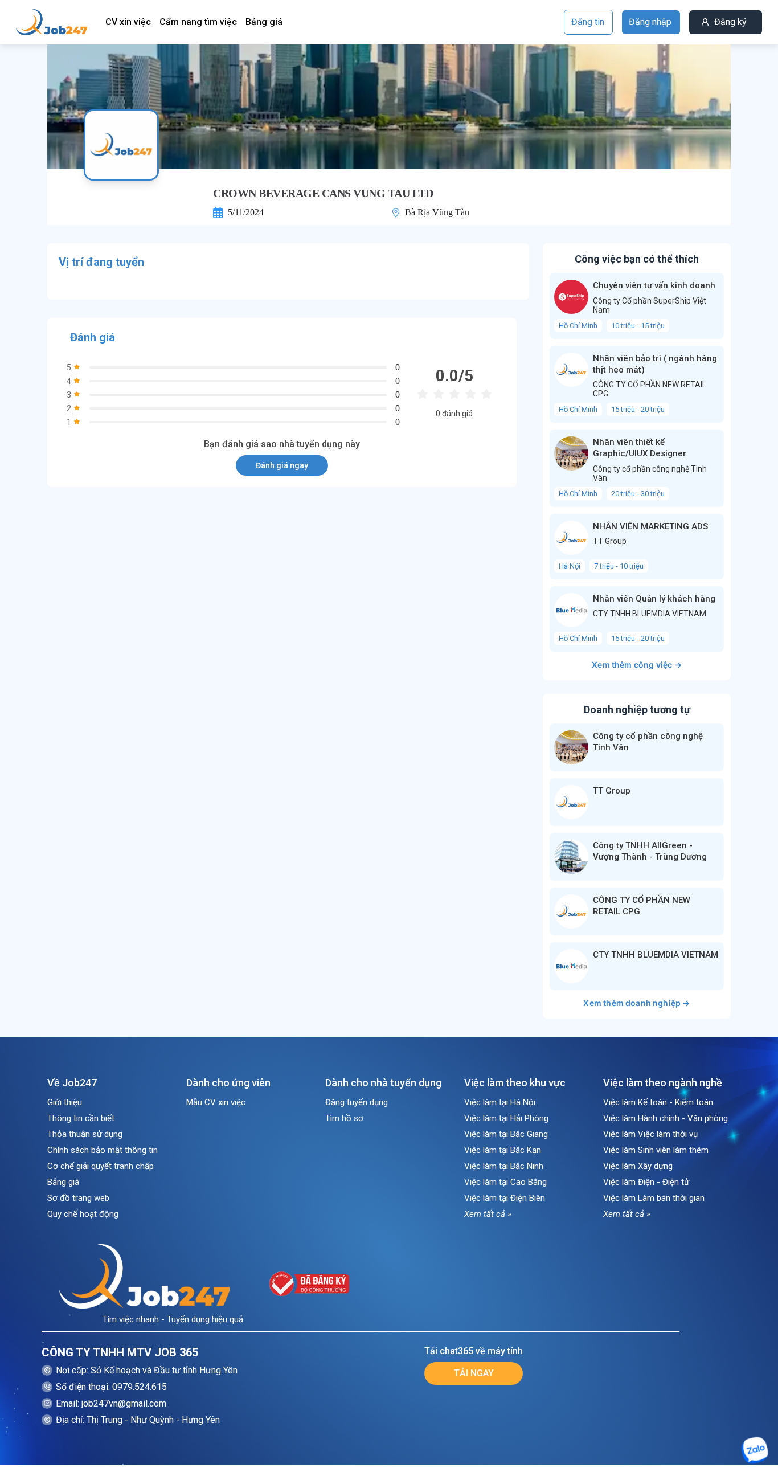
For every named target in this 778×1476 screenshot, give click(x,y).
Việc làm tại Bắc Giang (506, 1134)
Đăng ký (730, 22)
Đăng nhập (650, 22)
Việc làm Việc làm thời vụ (650, 1134)
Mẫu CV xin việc (215, 1102)
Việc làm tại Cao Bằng (505, 1182)
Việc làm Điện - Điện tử (646, 1182)
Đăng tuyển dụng (356, 1102)
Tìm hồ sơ (344, 1118)
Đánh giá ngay (282, 465)
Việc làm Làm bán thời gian (654, 1198)
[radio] (422, 394)
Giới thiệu (64, 1102)
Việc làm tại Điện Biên (504, 1198)
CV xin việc (128, 22)
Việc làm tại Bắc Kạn (502, 1150)
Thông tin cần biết (80, 1118)
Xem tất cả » (487, 1214)
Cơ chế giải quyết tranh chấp (100, 1166)
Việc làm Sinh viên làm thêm (656, 1150)
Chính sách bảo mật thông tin (102, 1150)
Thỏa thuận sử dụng (84, 1134)
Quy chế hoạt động (82, 1214)
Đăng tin (587, 22)
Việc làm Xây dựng (638, 1166)
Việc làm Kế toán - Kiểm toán (658, 1102)
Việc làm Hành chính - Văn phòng (665, 1118)
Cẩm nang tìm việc (198, 22)
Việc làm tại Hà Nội (499, 1102)
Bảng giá (263, 22)
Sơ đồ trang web (78, 1198)
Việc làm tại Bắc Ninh (503, 1166)
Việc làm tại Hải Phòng (506, 1118)
